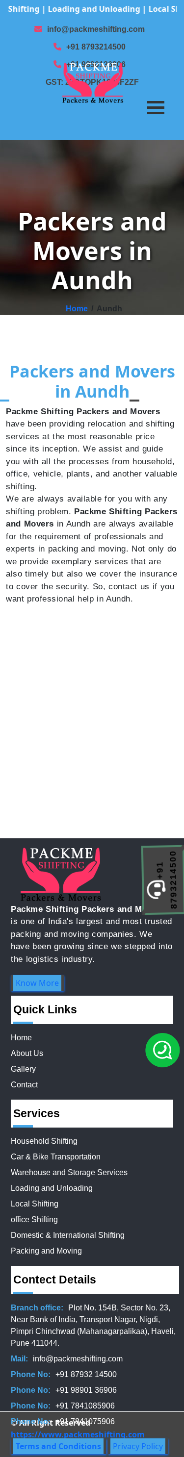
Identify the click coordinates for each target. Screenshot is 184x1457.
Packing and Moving (46, 1251)
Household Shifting (44, 1141)
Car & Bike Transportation (56, 1157)
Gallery (23, 1069)
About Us (27, 1053)
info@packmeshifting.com (96, 29)
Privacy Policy (138, 1446)
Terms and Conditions (58, 1446)
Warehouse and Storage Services (69, 1172)
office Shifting (34, 1219)
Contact (24, 1084)
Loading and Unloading (52, 1188)
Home (77, 308)
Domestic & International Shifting (68, 1235)
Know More (37, 983)
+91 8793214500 (96, 47)
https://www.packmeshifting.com (78, 1434)
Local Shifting (34, 1204)
